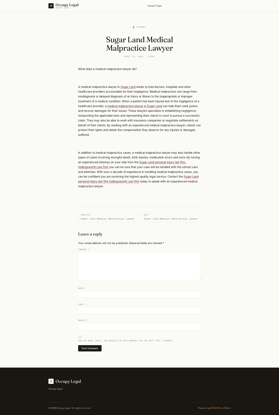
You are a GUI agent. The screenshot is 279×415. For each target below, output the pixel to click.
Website (82, 320)
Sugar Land (128, 87)
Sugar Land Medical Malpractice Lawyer (108, 217)
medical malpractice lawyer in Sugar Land (134, 106)
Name (82, 288)
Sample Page (154, 5)
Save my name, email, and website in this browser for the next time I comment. (126, 341)
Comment (83, 249)
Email (82, 304)
